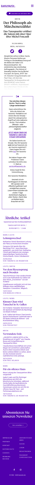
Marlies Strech (14, 293)
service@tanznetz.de (17, 166)
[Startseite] (9, 6)
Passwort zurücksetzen (25, 456)
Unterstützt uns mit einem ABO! (20, 14)
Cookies (6, 453)
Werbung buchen (6, 458)
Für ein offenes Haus (14, 369)
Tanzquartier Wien (16, 225)
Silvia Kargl (17, 43)
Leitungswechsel (12, 238)
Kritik (17, 19)
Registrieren (25, 451)
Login (21, 447)
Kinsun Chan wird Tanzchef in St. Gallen (15, 303)
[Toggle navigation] (32, 6)
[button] (12, 51)
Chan (23, 228)
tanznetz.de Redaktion (17, 261)
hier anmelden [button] (17, 425)
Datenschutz (8, 449)
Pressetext (12, 325)
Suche (22, 444)
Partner (6, 441)
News (5, 235)
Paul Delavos (13, 360)
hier (14, 152)
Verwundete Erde (12, 334)
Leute (12, 235)
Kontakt (6, 445)
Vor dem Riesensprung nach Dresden (15, 271)
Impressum (7, 438)
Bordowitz (14, 228)
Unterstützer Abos (25, 439)
